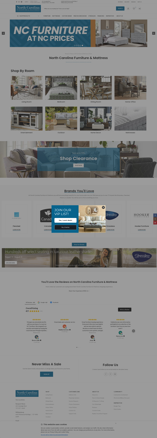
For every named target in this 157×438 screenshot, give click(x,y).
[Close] (103, 207)
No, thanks (65, 227)
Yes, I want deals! (65, 220)
